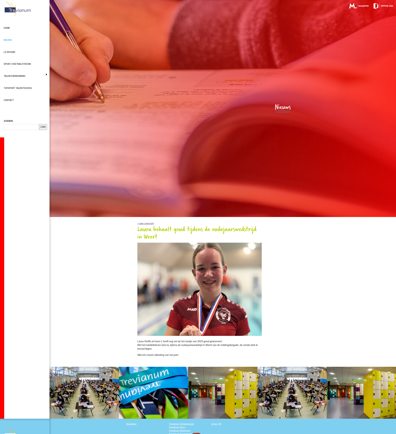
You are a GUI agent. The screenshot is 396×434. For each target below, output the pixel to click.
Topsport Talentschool (18, 88)
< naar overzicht (145, 223)
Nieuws (13, 40)
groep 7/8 (216, 424)
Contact (9, 100)
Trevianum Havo (177, 427)
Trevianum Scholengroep (181, 424)
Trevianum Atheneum (179, 430)
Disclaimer (131, 424)
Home (7, 28)
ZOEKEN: (8, 121)
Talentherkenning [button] (14, 76)
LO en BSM (9, 52)
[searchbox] (21, 127)
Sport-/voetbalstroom (17, 64)
